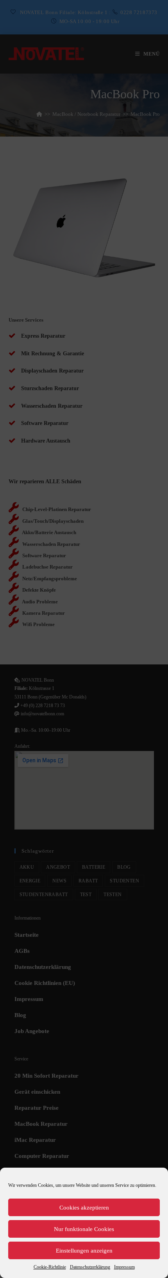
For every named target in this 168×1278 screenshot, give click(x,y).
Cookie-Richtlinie (50, 1267)
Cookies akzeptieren (84, 1207)
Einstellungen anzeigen (84, 1250)
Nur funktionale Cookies (84, 1229)
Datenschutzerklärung (90, 1267)
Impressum (124, 1267)
